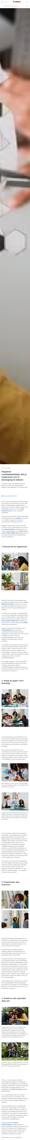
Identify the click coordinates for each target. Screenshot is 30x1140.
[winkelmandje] (2, 2)
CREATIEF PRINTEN (6, 468)
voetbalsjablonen (7, 630)
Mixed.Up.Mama (10, 529)
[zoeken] (6, 2)
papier (18, 518)
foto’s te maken (17, 1089)
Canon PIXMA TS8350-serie (10, 621)
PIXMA (25, 622)
